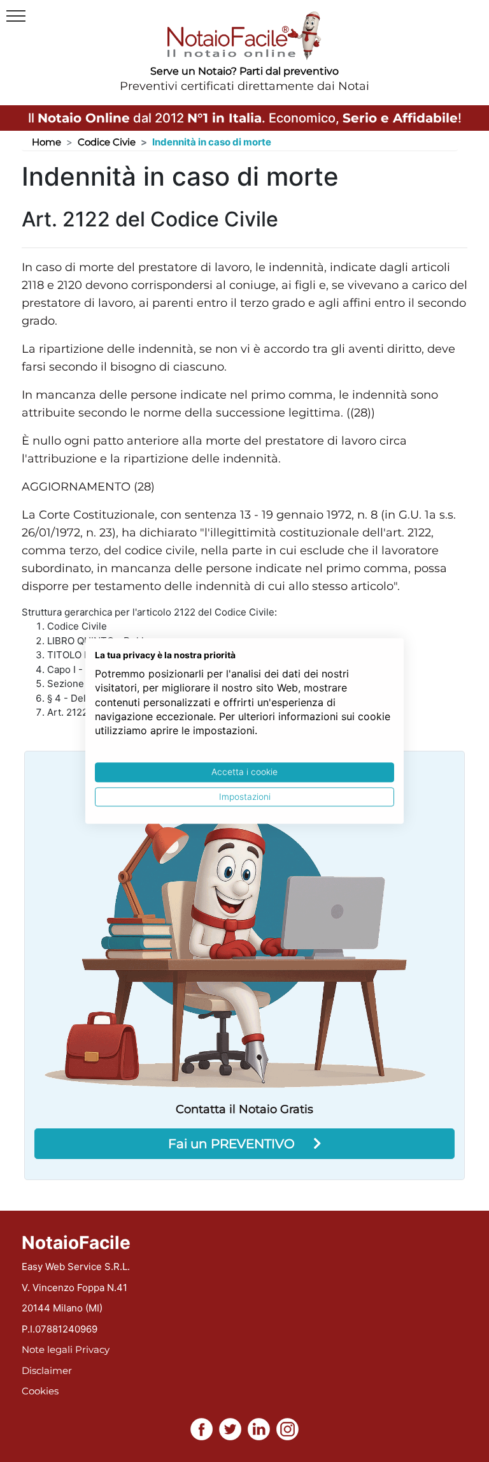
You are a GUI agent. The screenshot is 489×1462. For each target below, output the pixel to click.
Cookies (40, 1391)
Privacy (92, 1349)
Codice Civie (107, 142)
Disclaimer (47, 1370)
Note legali (47, 1349)
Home (46, 142)
